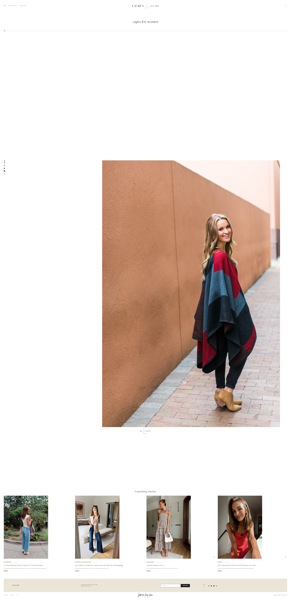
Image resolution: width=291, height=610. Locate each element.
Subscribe (185, 585)
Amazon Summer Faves (155, 565)
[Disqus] (145, 461)
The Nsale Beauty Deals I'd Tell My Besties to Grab (237, 565)
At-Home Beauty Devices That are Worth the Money (23, 565)
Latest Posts (23, 5)
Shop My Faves (13, 5)
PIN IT (191, 293)
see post (6, 570)
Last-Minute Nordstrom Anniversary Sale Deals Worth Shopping (99, 565)
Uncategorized (7, 562)
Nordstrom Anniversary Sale (83, 562)
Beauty (220, 562)
